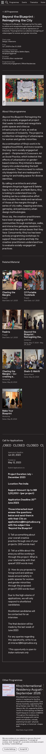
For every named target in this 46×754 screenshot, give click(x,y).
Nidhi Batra (15, 52)
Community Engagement (11, 64)
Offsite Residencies (28, 64)
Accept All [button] (23, 749)
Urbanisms (12, 41)
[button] (40, 90)
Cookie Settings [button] (9, 749)
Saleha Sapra (24, 52)
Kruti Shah (6, 52)
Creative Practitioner (10, 50)
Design (4, 41)
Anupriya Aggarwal (9, 53)
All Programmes (11, 11)
